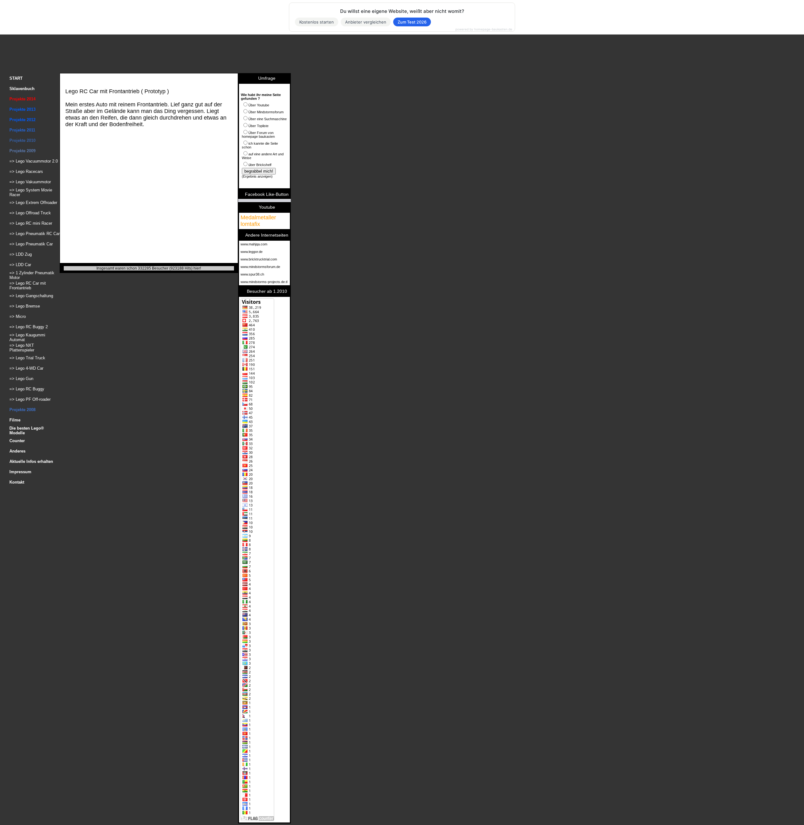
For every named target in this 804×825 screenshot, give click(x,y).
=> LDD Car (20, 264)
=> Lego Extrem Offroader (33, 202)
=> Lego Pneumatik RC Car (34, 233)
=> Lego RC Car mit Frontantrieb (27, 285)
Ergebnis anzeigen (257, 176)
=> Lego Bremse (24, 306)
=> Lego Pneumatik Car (31, 244)
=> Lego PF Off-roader (30, 399)
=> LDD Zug (20, 254)
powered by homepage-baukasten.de (483, 29)
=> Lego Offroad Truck (30, 213)
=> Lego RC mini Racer (30, 223)
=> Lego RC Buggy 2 (28, 326)
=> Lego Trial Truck (27, 358)
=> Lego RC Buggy (26, 389)
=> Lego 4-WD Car (26, 368)
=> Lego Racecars (26, 171)
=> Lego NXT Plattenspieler (21, 347)
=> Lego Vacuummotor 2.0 (33, 161)
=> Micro (17, 316)
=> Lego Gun (21, 378)
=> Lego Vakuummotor (30, 181)
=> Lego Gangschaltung (31, 295)
